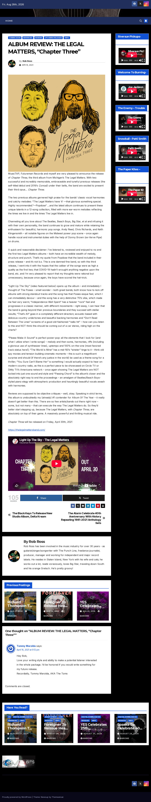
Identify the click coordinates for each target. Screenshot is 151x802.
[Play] (122, 60)
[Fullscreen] (143, 60)
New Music (27, 38)
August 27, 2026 (19, 734)
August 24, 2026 (129, 734)
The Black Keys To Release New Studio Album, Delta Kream (32, 515)
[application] (132, 55)
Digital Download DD (22, 717)
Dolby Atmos (50, 717)
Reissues (48, 720)
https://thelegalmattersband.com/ (26, 429)
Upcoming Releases (53, 38)
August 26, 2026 (56, 734)
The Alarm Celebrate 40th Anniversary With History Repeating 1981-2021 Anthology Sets (81, 518)
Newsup (44, 797)
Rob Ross (27, 61)
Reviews (38, 38)
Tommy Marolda (26, 645)
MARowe (14, 738)
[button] (140, 20)
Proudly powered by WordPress (17, 797)
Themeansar (57, 797)
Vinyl (67, 38)
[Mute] (140, 60)
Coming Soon (14, 38)
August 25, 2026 (92, 734)
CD (9, 717)
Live (61, 717)
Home (9, 20)
